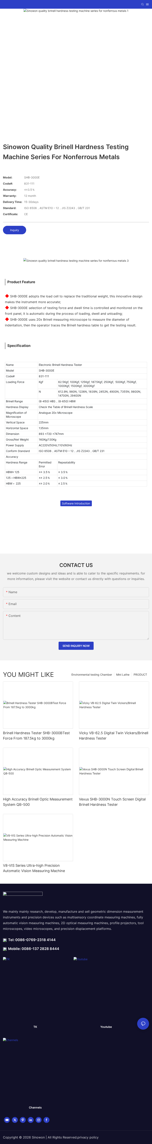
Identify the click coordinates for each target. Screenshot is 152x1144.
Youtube (106, 1026)
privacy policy (88, 1137)
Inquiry (14, 230)
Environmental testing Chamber (91, 674)
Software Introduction (76, 503)
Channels (35, 1107)
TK (35, 1026)
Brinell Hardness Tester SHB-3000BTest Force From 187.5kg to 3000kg (36, 735)
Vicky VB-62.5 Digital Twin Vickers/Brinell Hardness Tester (113, 735)
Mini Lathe (122, 674)
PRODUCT (140, 674)
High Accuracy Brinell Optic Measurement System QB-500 (38, 802)
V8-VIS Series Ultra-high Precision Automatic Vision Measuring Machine (34, 868)
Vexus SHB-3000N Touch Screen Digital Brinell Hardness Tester (112, 802)
